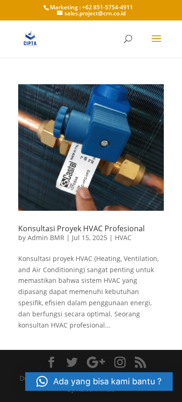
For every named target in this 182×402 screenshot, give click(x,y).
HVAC (123, 237)
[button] (99, 381)
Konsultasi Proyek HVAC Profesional (81, 228)
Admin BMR (46, 237)
